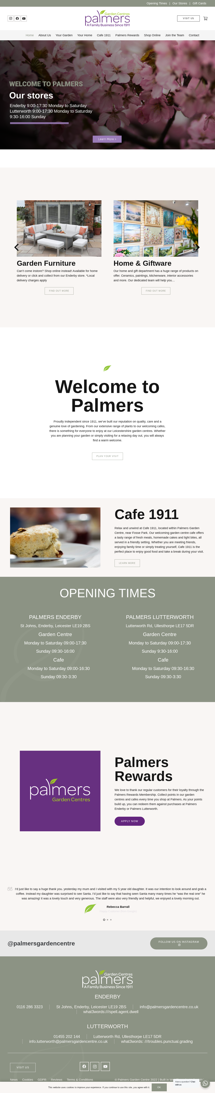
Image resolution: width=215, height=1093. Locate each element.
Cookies (27, 1079)
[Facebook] (17, 18)
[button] (202, 35)
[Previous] (17, 247)
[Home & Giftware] (59, 228)
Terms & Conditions (80, 1079)
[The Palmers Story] (156, 228)
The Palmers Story (145, 263)
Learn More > (107, 139)
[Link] (205, 18)
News (14, 1079)
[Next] (197, 247)
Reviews (56, 1079)
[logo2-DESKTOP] (107, 18)
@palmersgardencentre (41, 943)
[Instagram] (11, 18)
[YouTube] (24, 18)
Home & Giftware (46, 263)
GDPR (42, 1079)
